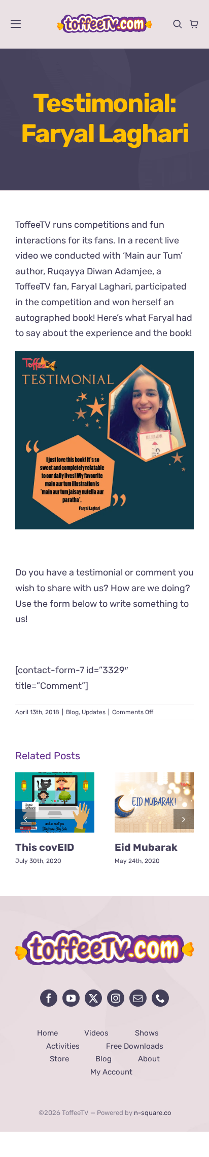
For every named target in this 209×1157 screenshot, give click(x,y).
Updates (94, 712)
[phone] (160, 998)
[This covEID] (54, 777)
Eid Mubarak (146, 847)
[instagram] (115, 998)
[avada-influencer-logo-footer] (104, 934)
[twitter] (93, 998)
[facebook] (48, 998)
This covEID (44, 847)
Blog (72, 712)
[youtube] (71, 998)
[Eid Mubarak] (154, 777)
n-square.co (152, 1113)
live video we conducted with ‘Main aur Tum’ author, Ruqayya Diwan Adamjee (99, 256)
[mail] (138, 998)
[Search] (177, 24)
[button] (25, 819)
